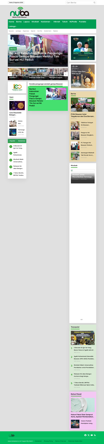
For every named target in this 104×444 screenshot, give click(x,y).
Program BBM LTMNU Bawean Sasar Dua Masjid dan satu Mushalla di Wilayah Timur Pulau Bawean (37, 76)
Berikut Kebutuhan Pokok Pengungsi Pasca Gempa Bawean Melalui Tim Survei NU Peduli (35, 56)
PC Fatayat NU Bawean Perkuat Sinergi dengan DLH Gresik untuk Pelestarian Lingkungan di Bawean (87, 144)
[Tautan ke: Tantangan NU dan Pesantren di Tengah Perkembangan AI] (12, 132)
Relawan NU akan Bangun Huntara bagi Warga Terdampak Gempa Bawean (18, 167)
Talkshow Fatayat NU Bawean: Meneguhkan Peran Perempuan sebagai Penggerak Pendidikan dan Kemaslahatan (17, 76)
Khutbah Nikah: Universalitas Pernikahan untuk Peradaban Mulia (18, 160)
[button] (94, 2)
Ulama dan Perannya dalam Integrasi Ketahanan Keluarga (21, 122)
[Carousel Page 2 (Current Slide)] (84, 319)
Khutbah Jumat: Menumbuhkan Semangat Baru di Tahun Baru (82, 176)
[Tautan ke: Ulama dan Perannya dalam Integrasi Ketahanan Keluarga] (12, 123)
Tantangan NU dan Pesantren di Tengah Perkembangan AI (21, 131)
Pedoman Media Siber (75, 441)
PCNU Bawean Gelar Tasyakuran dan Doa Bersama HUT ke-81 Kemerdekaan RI (83, 115)
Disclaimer (38, 441)
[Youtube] (91, 435)
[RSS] (95, 435)
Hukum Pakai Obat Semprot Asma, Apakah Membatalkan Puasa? (82, 416)
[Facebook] (85, 435)
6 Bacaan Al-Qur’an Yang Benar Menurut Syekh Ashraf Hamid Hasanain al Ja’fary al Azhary (19, 147)
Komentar (21, 141)
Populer (12, 141)
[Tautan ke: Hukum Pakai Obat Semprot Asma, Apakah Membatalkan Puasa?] (83, 405)
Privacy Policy (48, 441)
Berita (13, 48)
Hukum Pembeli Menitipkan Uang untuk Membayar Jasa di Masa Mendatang (86, 422)
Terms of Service (60, 441)
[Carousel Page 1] (82, 319)
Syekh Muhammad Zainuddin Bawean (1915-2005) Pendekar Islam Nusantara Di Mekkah (18, 154)
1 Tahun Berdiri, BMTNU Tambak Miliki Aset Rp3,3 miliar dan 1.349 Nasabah (18, 174)
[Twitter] (88, 435)
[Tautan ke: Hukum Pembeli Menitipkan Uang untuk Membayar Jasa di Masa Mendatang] (75, 424)
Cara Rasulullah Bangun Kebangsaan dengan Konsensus (16, 114)
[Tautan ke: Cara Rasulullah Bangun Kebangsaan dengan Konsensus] (17, 105)
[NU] (19, 12)
